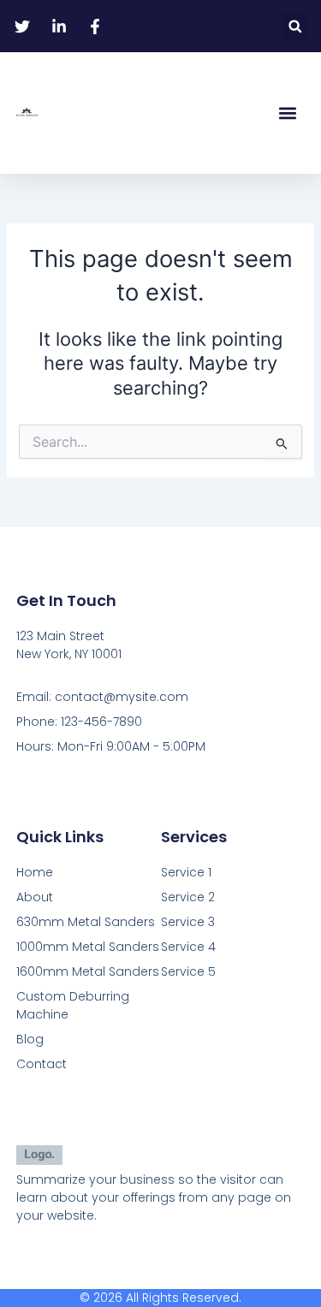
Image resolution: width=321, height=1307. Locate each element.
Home (34, 872)
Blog (30, 1039)
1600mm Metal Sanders (87, 971)
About (34, 897)
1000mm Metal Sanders (87, 946)
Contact (41, 1063)
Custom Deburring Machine (72, 1005)
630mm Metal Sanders (85, 921)
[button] (295, 26)
